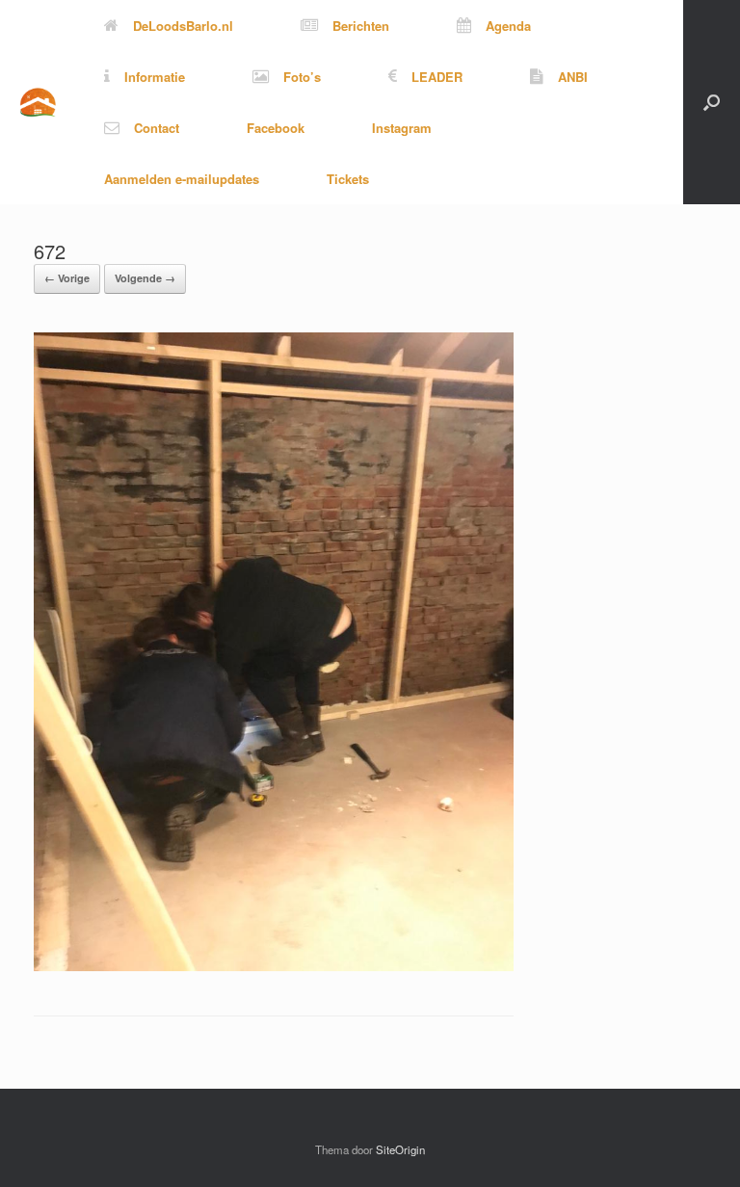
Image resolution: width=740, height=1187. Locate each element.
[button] (711, 102)
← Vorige (67, 278)
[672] (274, 966)
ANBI (573, 76)
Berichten (360, 25)
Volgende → (145, 278)
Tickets (348, 179)
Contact (156, 128)
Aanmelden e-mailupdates (181, 179)
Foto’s (302, 76)
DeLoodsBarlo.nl (183, 25)
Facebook (275, 128)
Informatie (154, 76)
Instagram (402, 128)
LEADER (436, 76)
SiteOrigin (400, 1149)
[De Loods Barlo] (37, 103)
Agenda (508, 25)
